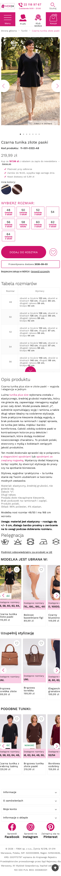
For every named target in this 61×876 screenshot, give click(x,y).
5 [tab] (32, 134)
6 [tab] (36, 134)
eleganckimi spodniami (17, 456)
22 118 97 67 (32, 4)
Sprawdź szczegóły (40, 271)
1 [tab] (20, 134)
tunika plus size (18, 394)
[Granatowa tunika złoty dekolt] (6, 189)
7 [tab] (39, 134)
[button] (3, 595)
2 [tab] (23, 134)
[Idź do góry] (55, 867)
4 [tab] (29, 134)
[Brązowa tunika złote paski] (17, 189)
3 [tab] (26, 134)
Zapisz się (6, 164)
